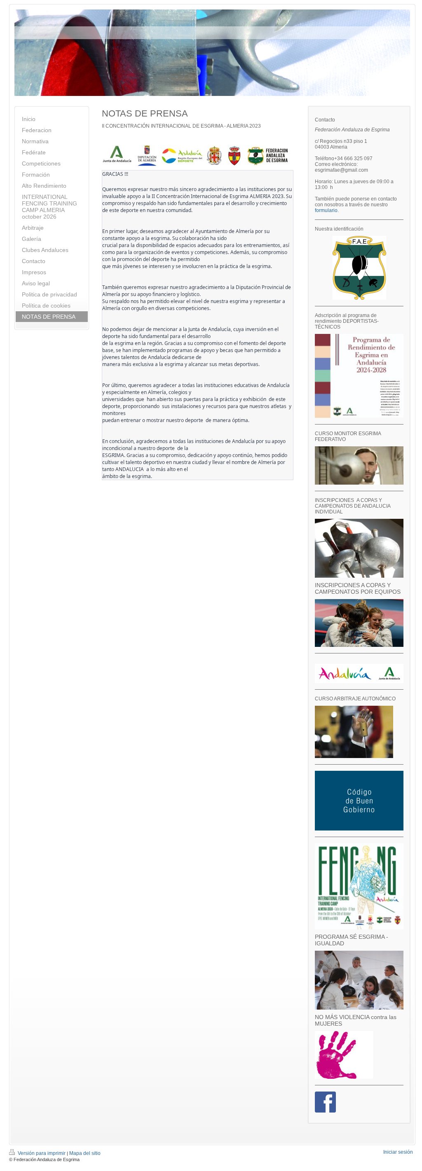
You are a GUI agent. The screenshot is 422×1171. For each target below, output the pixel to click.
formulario (326, 210)
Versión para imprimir (41, 1153)
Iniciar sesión (398, 1152)
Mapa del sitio (85, 1153)
